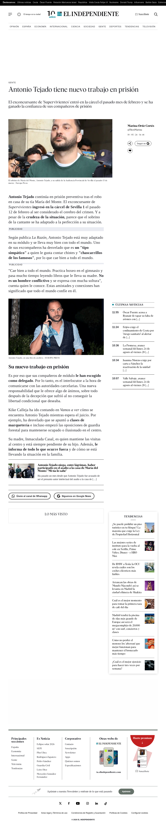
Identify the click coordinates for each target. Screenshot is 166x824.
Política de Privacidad (27, 812)
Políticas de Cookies (118, 812)
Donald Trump (126, 2)
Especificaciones (73, 765)
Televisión (148, 26)
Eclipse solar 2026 (46, 744)
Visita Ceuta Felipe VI (98, 2)
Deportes (115, 26)
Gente (102, 26)
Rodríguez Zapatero (46, 757)
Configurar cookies (139, 812)
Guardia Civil (43, 765)
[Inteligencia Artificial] (108, 766)
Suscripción (71, 748)
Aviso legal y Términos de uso (54, 812)
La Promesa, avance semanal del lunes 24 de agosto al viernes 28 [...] (136, 349)
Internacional (59, 26)
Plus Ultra (42, 752)
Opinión (14, 26)
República (82, 2)
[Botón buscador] (156, 14)
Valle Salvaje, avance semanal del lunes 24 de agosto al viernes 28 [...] (136, 382)
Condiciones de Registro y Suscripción (88, 812)
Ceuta (35, 2)
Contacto (69, 744)
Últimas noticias (24, 2)
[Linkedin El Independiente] (96, 803)
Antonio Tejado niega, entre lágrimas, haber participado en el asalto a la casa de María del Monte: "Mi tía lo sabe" (68, 467)
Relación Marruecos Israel (65, 2)
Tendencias (132, 26)
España (26, 26)
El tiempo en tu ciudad (32, 14)
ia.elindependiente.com (108, 772)
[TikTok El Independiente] (105, 804)
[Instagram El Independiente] (87, 803)
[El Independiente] (83, 14)
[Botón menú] (10, 14)
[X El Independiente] (60, 803)
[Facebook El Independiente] (69, 803)
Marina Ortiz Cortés (141, 125)
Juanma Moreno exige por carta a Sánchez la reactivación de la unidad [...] (137, 365)
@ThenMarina (135, 130)
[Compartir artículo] (130, 143)
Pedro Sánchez (44, 761)
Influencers (139, 2)
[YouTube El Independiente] (78, 803)
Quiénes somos (72, 761)
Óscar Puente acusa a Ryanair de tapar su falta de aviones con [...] (138, 316)
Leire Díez (42, 769)
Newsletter (70, 752)
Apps (67, 757)
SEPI (39, 748)
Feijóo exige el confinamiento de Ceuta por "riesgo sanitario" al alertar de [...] (138, 332)
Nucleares (114, 2)
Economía (40, 26)
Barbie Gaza (151, 2)
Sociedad (89, 26)
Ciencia (75, 26)
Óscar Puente (46, 2)
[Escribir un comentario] (130, 150)
